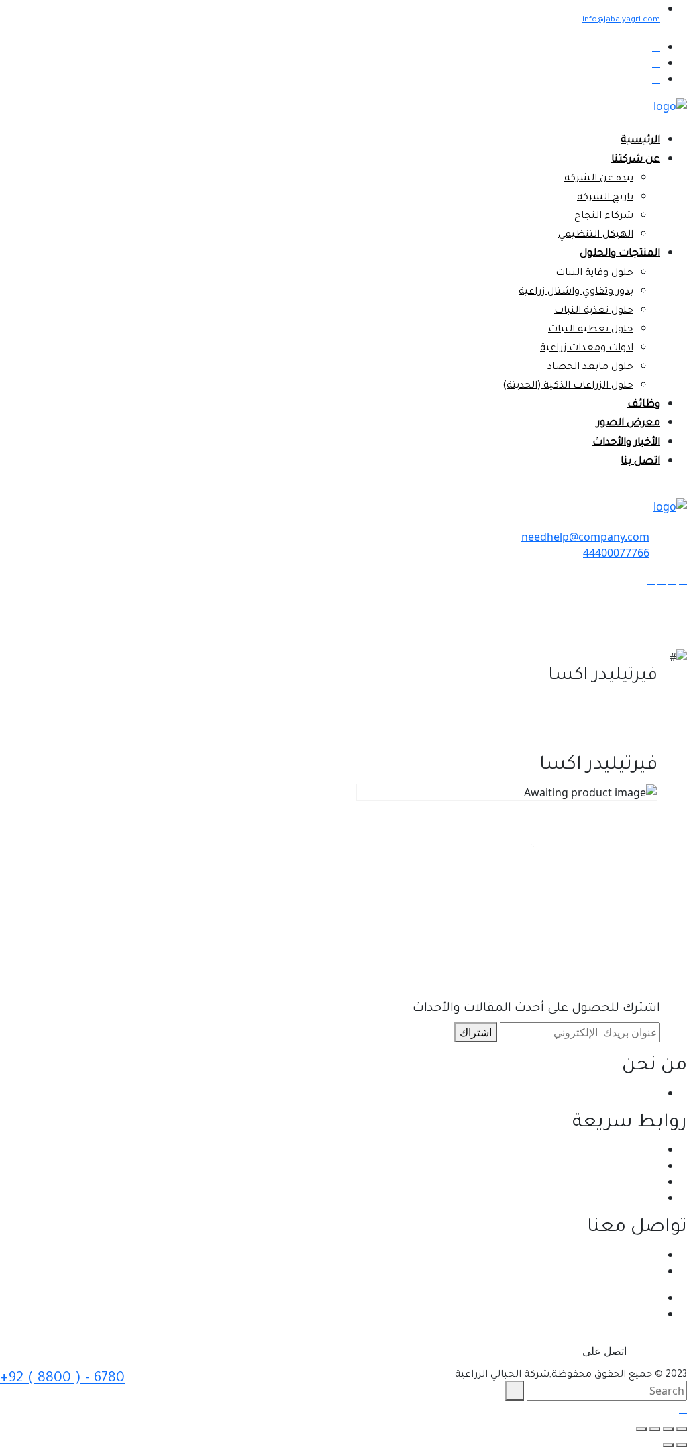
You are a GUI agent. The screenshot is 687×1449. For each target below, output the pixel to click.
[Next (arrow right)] (668, 1445)
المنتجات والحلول (620, 254)
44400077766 (616, 552)
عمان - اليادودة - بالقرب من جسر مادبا (575, 1254)
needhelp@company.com (585, 536)
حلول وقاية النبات (594, 273)
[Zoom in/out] (641, 1429)
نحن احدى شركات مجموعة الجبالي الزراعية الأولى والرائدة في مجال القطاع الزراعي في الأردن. (449, 1092)
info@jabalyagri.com (621, 20)
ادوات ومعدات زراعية (586, 348)
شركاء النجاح (603, 216)
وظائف (643, 405)
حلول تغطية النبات (590, 330)
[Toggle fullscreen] (654, 1429)
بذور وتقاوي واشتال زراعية (576, 292)
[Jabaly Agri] (670, 105)
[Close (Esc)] (681, 1429)
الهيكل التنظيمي (595, 235)
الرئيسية (640, 140)
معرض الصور (628, 423)
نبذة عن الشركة (598, 179)
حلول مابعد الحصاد (590, 367)
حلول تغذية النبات (593, 311)
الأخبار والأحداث (626, 443)
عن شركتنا (635, 160)
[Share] (668, 1429)
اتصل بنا (640, 462)
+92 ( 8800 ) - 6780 (62, 1379)
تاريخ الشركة (605, 198)
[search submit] (514, 1391)
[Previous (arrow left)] (681, 1445)
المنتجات (640, 1181)
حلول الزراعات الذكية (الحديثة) (568, 386)
